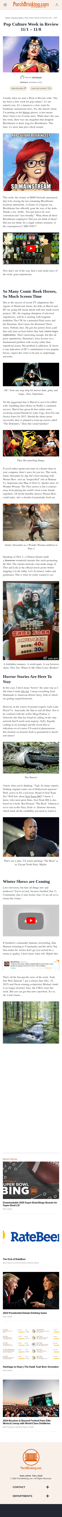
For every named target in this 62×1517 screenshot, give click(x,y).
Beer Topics (7, 1263)
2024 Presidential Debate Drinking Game (25, 1313)
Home (7, 18)
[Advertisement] (31, 1103)
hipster (26, 112)
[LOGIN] (57, 4)
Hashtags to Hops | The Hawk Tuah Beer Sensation (31, 1367)
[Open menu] (5, 4)
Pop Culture (7, 1209)
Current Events (19, 1263)
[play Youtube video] (31, 248)
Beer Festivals (8, 1427)
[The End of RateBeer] (31, 1237)
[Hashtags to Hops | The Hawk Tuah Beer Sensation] (31, 1344)
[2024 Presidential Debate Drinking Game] (31, 1290)
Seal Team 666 (33, 796)
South (31, 1427)
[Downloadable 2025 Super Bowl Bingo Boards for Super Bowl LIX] (31, 1180)
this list (25, 691)
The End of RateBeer (14, 1259)
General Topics (17, 18)
